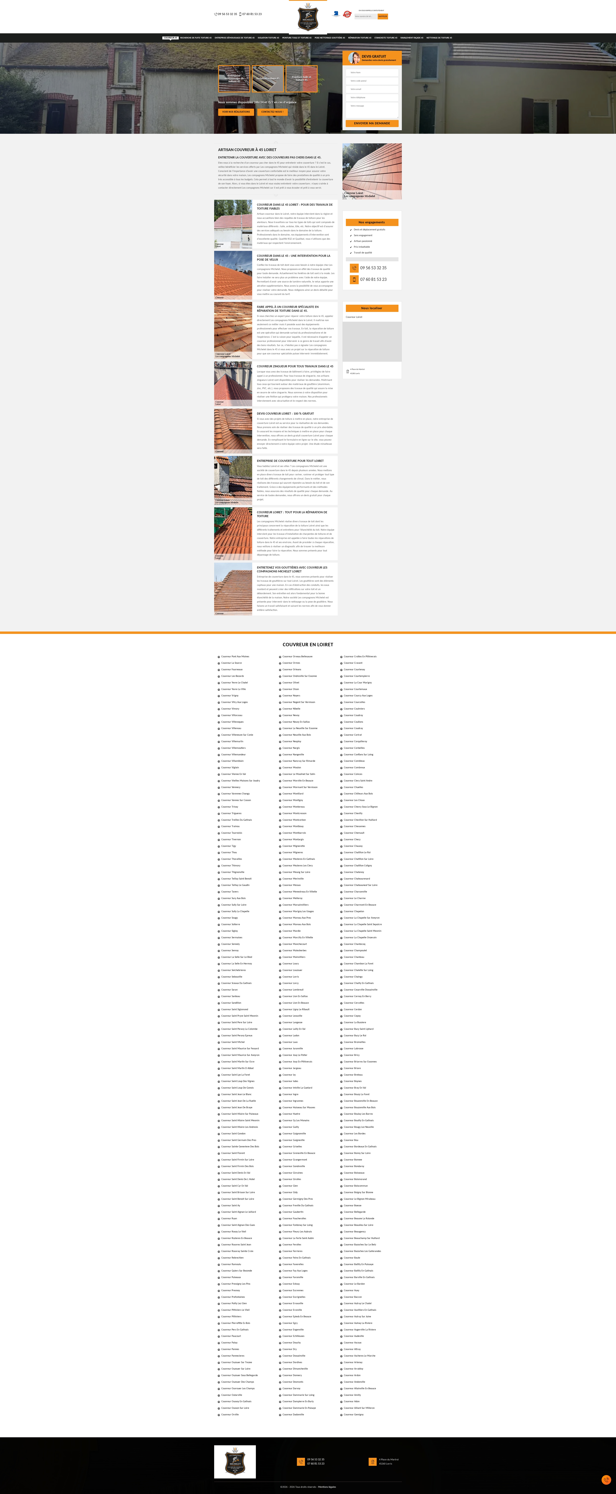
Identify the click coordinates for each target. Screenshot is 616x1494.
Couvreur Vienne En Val (233, 774)
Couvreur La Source (231, 663)
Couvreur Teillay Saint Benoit (236, 879)
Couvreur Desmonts (293, 1382)
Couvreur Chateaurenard (357, 879)
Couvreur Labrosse (353, 1048)
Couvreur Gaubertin (293, 1212)
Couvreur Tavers (229, 892)
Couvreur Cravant (353, 663)
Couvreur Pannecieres (232, 1356)
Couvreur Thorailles (231, 859)
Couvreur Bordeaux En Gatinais (360, 1146)
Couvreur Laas (290, 1042)
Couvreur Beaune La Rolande (359, 1218)
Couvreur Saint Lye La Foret (235, 1075)
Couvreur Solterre (230, 924)
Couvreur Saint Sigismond (234, 1009)
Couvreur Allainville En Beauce (360, 1388)
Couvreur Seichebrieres (233, 970)
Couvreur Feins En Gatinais (297, 1258)
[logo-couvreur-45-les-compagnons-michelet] (308, 17)
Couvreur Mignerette (294, 846)
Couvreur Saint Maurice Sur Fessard (240, 1048)
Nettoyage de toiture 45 (439, 38)
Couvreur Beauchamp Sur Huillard (362, 1238)
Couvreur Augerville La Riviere (360, 1330)
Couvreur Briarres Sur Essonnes (360, 1062)
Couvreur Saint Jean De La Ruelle (238, 1101)
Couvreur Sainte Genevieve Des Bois (240, 1146)
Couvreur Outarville (231, 1395)
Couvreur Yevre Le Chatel (234, 682)
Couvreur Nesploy (292, 741)
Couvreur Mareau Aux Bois (297, 924)
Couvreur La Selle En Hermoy (236, 963)
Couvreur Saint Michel (233, 1042)
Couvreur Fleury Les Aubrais (297, 1231)
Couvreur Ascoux (352, 1342)
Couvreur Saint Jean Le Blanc (236, 1094)
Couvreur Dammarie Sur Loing (298, 1395)
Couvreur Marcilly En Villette (298, 937)
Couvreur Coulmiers (354, 709)
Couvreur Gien (290, 1186)
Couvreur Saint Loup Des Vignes (237, 1081)
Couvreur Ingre (290, 1094)
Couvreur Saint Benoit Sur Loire (237, 1199)
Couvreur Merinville (293, 879)
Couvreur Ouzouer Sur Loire (235, 1369)
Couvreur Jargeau (292, 1068)
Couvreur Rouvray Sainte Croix (237, 1251)
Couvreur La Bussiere (355, 1022)
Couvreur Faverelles (293, 1264)
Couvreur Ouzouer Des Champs (237, 1382)
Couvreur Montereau (294, 807)
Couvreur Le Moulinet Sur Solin (299, 774)
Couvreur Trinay (229, 807)
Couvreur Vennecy (230, 787)
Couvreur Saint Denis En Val (235, 1173)
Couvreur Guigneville (294, 1140)
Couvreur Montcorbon (294, 820)
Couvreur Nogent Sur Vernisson (299, 702)
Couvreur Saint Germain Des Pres (238, 1140)
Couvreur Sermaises (231, 937)
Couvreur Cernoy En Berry (357, 996)
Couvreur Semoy (230, 950)
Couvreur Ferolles (292, 1244)
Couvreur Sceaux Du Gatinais (236, 983)
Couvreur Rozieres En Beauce (236, 1238)
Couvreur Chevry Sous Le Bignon (361, 807)
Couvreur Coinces (353, 774)
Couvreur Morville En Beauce (298, 781)
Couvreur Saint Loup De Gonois (237, 1088)
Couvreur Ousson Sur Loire (235, 1408)
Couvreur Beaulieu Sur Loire (358, 1225)
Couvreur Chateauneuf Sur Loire (360, 885)
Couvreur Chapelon (354, 911)
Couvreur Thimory (230, 865)
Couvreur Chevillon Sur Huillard (360, 820)
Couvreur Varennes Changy (235, 793)
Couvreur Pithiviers (231, 1316)
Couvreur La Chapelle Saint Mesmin (362, 931)
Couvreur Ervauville (293, 1303)
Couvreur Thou (229, 852)
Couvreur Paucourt (231, 1336)
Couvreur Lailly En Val (294, 1029)
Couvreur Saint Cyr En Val (234, 1186)
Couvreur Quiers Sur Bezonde (236, 1271)
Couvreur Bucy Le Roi (355, 1035)
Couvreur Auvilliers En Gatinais (360, 1310)
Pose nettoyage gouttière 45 (330, 38)
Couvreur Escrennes (293, 1290)
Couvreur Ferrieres (292, 1251)
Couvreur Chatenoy (354, 872)
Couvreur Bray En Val (355, 1088)
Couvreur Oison (291, 689)
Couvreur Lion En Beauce (296, 1003)
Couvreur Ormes (291, 663)
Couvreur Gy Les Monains (296, 1120)
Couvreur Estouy (291, 1284)
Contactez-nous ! (272, 112)
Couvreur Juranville (293, 1048)
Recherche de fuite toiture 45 (196, 38)
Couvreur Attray (352, 1349)
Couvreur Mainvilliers (294, 957)
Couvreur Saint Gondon (233, 1133)
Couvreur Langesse (292, 1022)
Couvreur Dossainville (294, 1356)
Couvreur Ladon (291, 1035)
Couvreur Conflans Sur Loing (358, 754)
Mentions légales (327, 1487)
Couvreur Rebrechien (232, 1258)
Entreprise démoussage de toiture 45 (235, 38)
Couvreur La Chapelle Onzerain (360, 937)
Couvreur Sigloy (229, 931)
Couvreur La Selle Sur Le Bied (236, 957)
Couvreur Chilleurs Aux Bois (358, 793)
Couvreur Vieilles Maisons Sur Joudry (240, 781)
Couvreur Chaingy (353, 977)
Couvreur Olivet (291, 682)
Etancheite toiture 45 (386, 38)
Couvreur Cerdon (353, 1009)
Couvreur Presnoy (230, 1290)
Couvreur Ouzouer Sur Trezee (236, 1362)
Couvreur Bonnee (353, 1160)
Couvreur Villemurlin (232, 741)
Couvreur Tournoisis (231, 833)
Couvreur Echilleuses (293, 1336)
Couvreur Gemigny (354, 1414)
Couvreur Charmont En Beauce (360, 905)
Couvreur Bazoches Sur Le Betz (360, 1244)
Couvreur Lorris (291, 977)
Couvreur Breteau (353, 1075)
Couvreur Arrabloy (353, 1369)
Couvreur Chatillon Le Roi (357, 852)
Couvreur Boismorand (355, 1179)
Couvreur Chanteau (354, 957)
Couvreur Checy (352, 839)
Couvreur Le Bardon (354, 1284)
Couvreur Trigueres (231, 813)
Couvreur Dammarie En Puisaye (299, 1408)
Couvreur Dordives (292, 1362)
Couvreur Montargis (293, 839)
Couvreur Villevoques (232, 722)
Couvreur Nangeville (293, 754)
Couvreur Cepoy (352, 1016)
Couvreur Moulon (292, 767)
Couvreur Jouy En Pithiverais (297, 1062)
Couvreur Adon (351, 1401)
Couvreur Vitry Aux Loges (234, 702)
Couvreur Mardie (292, 931)
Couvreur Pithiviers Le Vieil (235, 1310)
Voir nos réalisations (236, 112)
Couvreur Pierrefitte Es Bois (235, 1323)
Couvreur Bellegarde (355, 1212)
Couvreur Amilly (352, 1395)
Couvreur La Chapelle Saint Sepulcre (363, 924)
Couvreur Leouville (292, 1016)
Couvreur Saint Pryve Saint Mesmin (239, 1016)
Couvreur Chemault (354, 833)
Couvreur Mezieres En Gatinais (299, 859)
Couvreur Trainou (230, 826)
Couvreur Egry (290, 1323)
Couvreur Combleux (354, 761)
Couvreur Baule (352, 1258)
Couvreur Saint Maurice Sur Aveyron (240, 1055)
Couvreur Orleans (292, 669)
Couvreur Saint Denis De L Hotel (238, 1179)
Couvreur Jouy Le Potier (295, 1055)
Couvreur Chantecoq (354, 944)
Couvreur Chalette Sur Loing (358, 970)
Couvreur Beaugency (355, 1231)
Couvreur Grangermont (295, 1160)
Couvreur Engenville (293, 1330)
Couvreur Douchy (292, 1342)
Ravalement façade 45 (412, 38)
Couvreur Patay (229, 1342)
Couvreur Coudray (353, 728)
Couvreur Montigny (293, 800)
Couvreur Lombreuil (293, 990)
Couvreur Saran (229, 990)
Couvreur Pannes (230, 1349)
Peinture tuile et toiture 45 (297, 38)
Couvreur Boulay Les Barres (358, 1114)
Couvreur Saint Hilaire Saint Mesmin (240, 1120)
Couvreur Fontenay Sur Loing (298, 1225)
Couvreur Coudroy (353, 715)
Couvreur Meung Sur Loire (296, 872)
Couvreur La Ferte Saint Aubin (298, 1238)
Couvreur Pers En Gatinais (234, 1330)
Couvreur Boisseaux (354, 1173)
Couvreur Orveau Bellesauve (297, 656)
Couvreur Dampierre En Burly (298, 1401)
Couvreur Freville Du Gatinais (298, 1205)
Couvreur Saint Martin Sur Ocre (237, 1062)
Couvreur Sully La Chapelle (235, 911)
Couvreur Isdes (290, 1081)
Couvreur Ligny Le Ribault (296, 1009)
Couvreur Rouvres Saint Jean (236, 1244)
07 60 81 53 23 (252, 14)
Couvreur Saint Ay (230, 1205)
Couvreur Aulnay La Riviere (358, 1323)
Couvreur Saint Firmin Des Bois (237, 1166)
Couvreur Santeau (230, 996)
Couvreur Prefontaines (233, 1297)
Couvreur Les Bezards (232, 676)
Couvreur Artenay (353, 1362)
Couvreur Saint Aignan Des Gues (238, 1225)
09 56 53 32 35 (227, 14)
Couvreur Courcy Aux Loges (358, 695)
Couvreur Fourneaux (232, 669)
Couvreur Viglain (230, 767)
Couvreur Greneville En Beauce (299, 1153)
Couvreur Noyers (291, 695)
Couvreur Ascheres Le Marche (359, 1356)
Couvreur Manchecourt (295, 944)
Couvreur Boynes (353, 1081)
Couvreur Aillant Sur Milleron (359, 1408)
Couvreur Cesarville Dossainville (360, 990)
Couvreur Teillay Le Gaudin (235, 885)
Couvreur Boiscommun (356, 1186)
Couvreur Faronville (293, 1277)
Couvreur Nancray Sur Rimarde (299, 761)
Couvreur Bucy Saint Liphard (358, 1029)
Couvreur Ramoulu (231, 1264)
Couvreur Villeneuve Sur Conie (237, 735)
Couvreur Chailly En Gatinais (359, 983)
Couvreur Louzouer (292, 970)
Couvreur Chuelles (353, 787)
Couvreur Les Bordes (354, 1133)
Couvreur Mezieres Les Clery (298, 865)
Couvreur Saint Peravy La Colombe (239, 1029)
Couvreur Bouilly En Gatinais (359, 1120)
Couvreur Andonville (354, 1382)
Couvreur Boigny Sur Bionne (358, 1192)
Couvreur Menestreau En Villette (300, 892)
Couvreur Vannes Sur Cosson (236, 800)
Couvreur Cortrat (353, 735)
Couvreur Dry (290, 1349)
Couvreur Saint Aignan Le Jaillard (238, 1212)
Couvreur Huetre (291, 1114)
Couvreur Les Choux (354, 800)
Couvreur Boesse (352, 1205)
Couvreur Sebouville (231, 977)
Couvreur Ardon (352, 1375)
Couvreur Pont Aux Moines (235, 656)
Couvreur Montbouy (293, 826)
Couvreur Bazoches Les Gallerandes (362, 1251)
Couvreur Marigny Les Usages (298, 911)
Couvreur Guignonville (294, 1133)
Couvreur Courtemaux (355, 689)
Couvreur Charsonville (355, 892)
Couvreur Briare (352, 1068)
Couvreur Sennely (230, 944)
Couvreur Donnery (292, 1375)
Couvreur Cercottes (354, 1003)
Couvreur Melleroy (292, 898)
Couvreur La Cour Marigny (358, 682)
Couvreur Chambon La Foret (358, 963)
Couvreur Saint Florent (233, 1153)
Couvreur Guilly (291, 1127)
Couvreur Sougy (229, 918)
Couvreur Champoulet (355, 950)
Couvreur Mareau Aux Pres (297, 918)
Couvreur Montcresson (294, 813)
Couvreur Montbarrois (294, 833)
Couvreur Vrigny (229, 695)
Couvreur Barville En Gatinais (359, 1277)
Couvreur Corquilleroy (355, 741)
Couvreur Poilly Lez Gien (234, 1303)
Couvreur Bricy (351, 1055)
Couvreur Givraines (293, 1173)
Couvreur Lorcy (291, 983)
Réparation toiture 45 (359, 38)
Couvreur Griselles (292, 1146)
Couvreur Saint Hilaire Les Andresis (239, 1127)
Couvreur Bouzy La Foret (356, 1094)
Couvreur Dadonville (293, 1414)
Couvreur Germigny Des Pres (298, 1199)
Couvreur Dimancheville (295, 1369)
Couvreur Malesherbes (294, 950)
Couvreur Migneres (293, 852)
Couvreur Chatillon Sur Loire (358, 859)
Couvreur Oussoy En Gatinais (236, 1401)
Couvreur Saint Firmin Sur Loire (237, 1160)
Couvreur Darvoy (291, 1388)
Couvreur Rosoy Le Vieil (233, 1231)
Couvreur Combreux (354, 767)
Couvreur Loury (291, 963)
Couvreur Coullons (353, 722)
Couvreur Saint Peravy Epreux (236, 1035)
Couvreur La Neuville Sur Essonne (300, 728)
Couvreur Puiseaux (231, 1277)
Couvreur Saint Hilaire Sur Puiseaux (239, 1114)
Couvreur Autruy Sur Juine (357, 1316)
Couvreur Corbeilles (354, 748)
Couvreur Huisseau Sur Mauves (299, 1107)
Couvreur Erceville (292, 1310)
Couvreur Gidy (290, 1192)
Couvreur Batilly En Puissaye (358, 1264)
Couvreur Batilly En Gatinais (358, 1271)
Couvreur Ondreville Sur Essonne (300, 676)
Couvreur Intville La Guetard (297, 1088)
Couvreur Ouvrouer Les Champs (238, 1388)
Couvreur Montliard (293, 793)
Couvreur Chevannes (354, 826)
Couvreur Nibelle (291, 709)
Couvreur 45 (170, 38)
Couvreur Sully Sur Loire (233, 905)
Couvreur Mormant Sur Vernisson (300, 787)
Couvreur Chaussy (353, 846)
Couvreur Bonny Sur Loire (357, 1153)
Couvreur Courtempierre (357, 676)
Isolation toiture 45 (268, 38)
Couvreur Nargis (291, 748)
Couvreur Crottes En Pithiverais (360, 656)
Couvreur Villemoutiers (233, 748)
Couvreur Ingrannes (293, 1101)
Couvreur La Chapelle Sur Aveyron (362, 918)
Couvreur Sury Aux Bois (233, 898)
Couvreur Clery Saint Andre (358, 781)
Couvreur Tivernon (231, 839)
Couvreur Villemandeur (233, 754)
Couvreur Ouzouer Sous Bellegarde (239, 1375)
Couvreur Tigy (228, 846)
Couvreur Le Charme (355, 898)
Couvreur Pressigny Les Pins (235, 1284)
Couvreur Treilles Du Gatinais (236, 820)
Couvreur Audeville (354, 1336)
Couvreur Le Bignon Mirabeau (359, 1199)
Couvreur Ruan (229, 1218)
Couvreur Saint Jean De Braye (236, 1107)
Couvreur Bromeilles (354, 1042)
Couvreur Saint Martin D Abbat (237, 1068)
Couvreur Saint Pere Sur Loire (236, 1022)
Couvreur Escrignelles (294, 1297)
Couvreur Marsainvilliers (295, 905)
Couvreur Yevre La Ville (233, 689)
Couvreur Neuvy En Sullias (296, 722)
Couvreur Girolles (292, 1179)
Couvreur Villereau (231, 728)
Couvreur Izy (289, 1075)
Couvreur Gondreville (294, 1166)
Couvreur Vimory (230, 709)
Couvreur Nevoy (291, 715)
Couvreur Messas (292, 885)
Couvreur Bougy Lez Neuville (359, 1127)
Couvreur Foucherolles (294, 1218)
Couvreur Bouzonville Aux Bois (360, 1107)
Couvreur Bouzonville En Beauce (361, 1101)
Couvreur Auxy (351, 1290)
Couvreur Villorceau (231, 715)
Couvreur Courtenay (354, 669)
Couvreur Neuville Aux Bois (297, 735)
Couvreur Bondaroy (354, 1166)
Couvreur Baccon (353, 1297)
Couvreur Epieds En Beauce (297, 1316)
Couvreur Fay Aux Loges (295, 1271)
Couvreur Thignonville (232, 872)
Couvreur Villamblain (232, 761)
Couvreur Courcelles (354, 702)
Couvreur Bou (351, 1140)
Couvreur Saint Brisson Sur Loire (238, 1192)
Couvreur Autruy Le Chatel (358, 1303)
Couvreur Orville (230, 1414)
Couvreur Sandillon (231, 1003)
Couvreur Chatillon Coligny (358, 865)
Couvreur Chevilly (353, 813)
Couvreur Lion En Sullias (295, 996)
